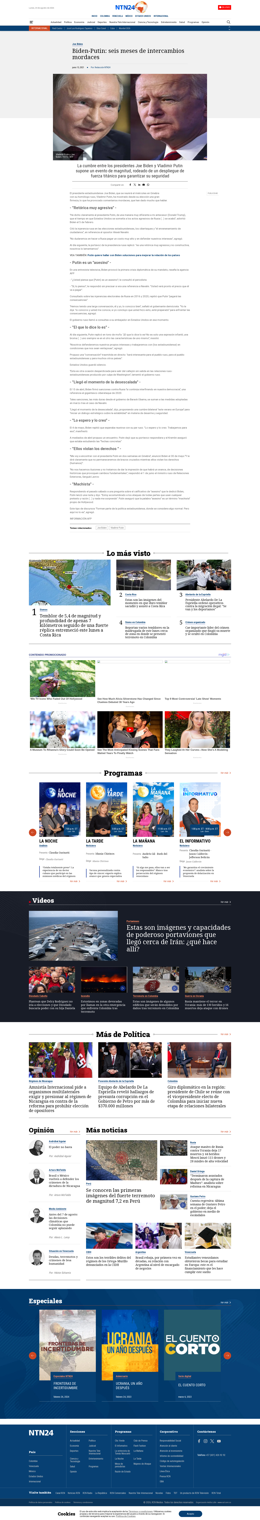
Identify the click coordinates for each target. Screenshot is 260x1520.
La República (101, 1493)
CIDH (88, 1252)
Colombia (173, 1081)
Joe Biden (77, 43)
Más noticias (106, 1130)
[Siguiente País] (229, 29)
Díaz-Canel (101, 28)
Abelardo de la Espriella (197, 594)
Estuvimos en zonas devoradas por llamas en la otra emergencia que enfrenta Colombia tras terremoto (103, 1006)
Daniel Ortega (197, 1171)
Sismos (43, 609)
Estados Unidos (36, 1476)
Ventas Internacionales (170, 1466)
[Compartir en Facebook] (130, 185)
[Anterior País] (229, 27)
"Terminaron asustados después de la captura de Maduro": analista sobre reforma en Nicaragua (207, 1181)
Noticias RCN (74, 1493)
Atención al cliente (168, 1445)
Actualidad (56, 22)
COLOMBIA (105, 16)
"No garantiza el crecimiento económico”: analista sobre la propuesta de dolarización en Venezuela (198, 872)
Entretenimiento (169, 22)
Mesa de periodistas (120, 1465)
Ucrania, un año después (129, 1385)
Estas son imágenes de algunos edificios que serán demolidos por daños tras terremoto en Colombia (156, 1005)
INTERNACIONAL (161, 16)
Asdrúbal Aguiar (57, 1141)
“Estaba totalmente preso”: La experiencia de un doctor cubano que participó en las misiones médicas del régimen (59, 872)
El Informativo (195, 841)
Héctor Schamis (62, 1272)
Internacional (35, 1481)
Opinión (205, 22)
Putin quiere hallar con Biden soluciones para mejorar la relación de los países (134, 255)
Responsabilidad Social (170, 1440)
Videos (43, 900)
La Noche (48, 841)
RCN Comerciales (118, 1493)
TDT (175, 1493)
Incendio (85, 995)
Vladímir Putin (117, 528)
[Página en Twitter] (212, 1441)
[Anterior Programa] (32, 832)
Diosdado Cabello (38, 995)
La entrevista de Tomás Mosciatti (122, 1452)
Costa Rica (130, 594)
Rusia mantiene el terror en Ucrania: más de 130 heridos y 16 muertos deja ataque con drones (206, 1005)
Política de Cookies (126, 1516)
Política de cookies (62, 1502)
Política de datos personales (40, 1502)
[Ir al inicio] (46, 1437)
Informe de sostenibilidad (171, 1456)
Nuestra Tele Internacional (122, 22)
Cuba (112, 28)
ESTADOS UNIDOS (143, 16)
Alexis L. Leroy (61, 1237)
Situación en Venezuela (61, 1251)
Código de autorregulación (172, 1461)
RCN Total (216, 1493)
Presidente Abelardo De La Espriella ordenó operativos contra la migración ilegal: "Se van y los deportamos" (205, 604)
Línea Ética (165, 1471)
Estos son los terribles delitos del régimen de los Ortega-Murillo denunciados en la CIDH (108, 1261)
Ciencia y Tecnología (148, 22)
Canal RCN (60, 1493)
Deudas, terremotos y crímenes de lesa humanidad (63, 1260)
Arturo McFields (57, 1169)
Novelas (159, 1493)
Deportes (102, 22)
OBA (162, 1481)
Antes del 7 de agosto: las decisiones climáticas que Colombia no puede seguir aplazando (63, 1221)
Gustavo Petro (197, 1196)
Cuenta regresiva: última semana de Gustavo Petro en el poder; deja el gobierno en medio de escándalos (207, 1208)
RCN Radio (87, 1493)
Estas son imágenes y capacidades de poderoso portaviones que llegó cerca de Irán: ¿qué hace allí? (179, 938)
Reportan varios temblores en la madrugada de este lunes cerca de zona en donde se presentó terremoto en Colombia (147, 632)
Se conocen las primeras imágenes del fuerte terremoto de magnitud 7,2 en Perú (120, 1195)
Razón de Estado (123, 1471)
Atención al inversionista (171, 1451)
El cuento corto (192, 1385)
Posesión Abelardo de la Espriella (116, 1081)
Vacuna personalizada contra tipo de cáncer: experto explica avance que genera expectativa (105, 873)
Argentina (140, 1252)
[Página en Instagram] (205, 1441)
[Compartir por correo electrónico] (143, 185)
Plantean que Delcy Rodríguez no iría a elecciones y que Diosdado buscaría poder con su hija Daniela (52, 1005)
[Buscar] (228, 22)
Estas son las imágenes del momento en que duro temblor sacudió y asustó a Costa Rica (146, 603)
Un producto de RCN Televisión (194, 1493)
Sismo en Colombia (135, 622)
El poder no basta (60, 1147)
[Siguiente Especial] (227, 1355)
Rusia (193, 1142)
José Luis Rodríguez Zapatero (79, 28)
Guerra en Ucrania (194, 995)
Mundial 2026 (124, 28)
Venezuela (190, 1252)
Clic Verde (120, 1440)
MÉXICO (129, 16)
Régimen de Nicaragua (41, 1081)
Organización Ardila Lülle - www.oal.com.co (213, 1502)
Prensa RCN (165, 1476)
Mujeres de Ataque (142, 1464)
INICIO (94, 16)
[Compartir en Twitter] (135, 185)
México (32, 1471)
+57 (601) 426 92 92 (215, 1455)
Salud (182, 22)
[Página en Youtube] (219, 1441)
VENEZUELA (117, 16)
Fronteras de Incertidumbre (66, 1385)
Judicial (91, 22)
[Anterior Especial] (32, 1355)
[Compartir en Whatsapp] (148, 185)
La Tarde (94, 841)
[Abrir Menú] (31, 22)
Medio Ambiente (57, 1208)
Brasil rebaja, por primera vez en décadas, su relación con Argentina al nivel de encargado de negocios (158, 1263)
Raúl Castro (57, 28)
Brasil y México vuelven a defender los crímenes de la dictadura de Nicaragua (64, 1181)
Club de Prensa (140, 1440)
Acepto (190, 1513)
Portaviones (133, 921)
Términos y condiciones (83, 1502)
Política (68, 22)
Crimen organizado (195, 622)
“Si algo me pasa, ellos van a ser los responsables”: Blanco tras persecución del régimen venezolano (153, 872)
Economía (79, 22)
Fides (168, 1493)
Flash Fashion (140, 1445)
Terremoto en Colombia (145, 995)
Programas (193, 22)
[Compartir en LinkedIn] (139, 185)
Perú (88, 1183)
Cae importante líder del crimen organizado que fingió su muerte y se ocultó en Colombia (207, 630)
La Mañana (144, 841)
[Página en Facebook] (199, 1441)
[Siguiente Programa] (227, 832)
